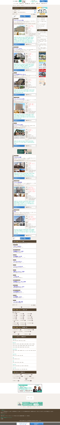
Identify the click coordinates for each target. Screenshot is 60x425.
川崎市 (19, 350)
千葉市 (31, 350)
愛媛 (25, 365)
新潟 (13, 355)
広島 (13, 365)
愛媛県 (15, 51)
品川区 (29, 345)
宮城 (19, 340)
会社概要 (2, 418)
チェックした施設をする (36, 424)
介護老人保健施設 (14, 295)
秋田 (21, 340)
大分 (20, 369)
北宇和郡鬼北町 (16, 324)
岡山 (15, 365)
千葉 (29, 350)
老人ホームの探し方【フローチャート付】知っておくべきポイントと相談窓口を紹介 (42, 36)
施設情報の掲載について (23, 415)
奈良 (18, 362)
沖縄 (26, 369)
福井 (18, 355)
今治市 (22, 313)
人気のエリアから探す (40, 411)
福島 (24, 340)
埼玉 (23, 350)
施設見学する (29, 44)
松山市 (17, 51)
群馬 (35, 350)
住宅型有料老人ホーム (28, 374)
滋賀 (20, 362)
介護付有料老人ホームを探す (7, 411)
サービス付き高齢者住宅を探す (25, 411)
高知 (27, 365)
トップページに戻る (15, 3)
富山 (15, 355)
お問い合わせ (3, 415)
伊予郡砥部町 (30, 320)
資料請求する (17, 44)
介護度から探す (38, 3)
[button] (24, 10)
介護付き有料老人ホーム (17, 329)
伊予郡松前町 (23, 320)
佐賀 (15, 369)
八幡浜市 (15, 315)
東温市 (22, 318)
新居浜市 (22, 315)
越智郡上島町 (30, 318)
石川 (17, 355)
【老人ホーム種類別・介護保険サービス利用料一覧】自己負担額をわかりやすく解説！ (42, 49)
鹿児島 (24, 369)
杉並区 (14, 345)
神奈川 (14, 350)
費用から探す (33, 3)
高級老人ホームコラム (4, 412)
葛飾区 (24, 345)
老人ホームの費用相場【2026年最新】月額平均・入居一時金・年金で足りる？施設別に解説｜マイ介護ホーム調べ (42, 41)
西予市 (15, 318)
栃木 (33, 350)
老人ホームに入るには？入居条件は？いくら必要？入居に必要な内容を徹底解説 (42, 33)
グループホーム (14, 300)
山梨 (20, 355)
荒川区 (16, 345)
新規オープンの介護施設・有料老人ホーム (42, 22)
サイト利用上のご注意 (15, 415)
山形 (23, 340)
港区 (30, 345)
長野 (22, 355)
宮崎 (22, 369)
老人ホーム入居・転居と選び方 (41, 24)
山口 (20, 365)
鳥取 (17, 365)
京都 (15, 362)
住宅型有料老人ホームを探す (16, 411)
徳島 (22, 365)
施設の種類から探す (27, 3)
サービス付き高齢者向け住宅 (16, 97)
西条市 (29, 315)
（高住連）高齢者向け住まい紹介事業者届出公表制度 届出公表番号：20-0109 (30, 420)
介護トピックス (39, 27)
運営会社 (28, 415)
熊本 (18, 369)
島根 (18, 365)
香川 (24, 365)
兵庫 (17, 362)
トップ (2, 411)
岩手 (17, 340)
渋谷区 (33, 345)
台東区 (26, 345)
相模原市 (21, 350)
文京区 (18, 345)
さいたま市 (26, 350)
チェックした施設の (23, 16)
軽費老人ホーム (16, 380)
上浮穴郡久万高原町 (16, 321)
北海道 (14, 340)
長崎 (17, 369)
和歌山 (23, 362)
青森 (15, 340)
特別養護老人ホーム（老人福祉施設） (16, 290)
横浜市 (16, 350)
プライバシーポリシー (8, 415)
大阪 (13, 362)
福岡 (13, 369)
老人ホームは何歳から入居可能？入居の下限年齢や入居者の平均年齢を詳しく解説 (42, 45)
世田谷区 (21, 345)
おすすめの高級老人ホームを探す (48, 411)
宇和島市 (30, 313)
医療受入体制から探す (44, 3)
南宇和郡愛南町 (23, 324)
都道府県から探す (21, 3)
